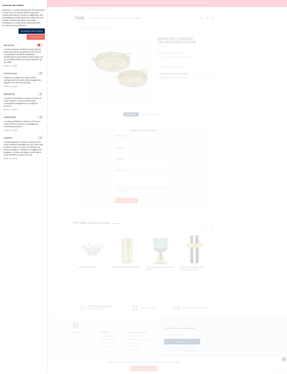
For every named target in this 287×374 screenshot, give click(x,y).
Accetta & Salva (36, 37)
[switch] (39, 45)
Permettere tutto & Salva (32, 31)
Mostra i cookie (10, 66)
